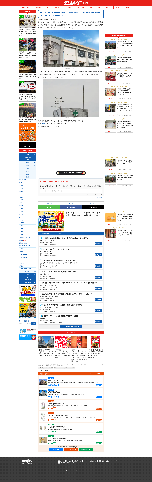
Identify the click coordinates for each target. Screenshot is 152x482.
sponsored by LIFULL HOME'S (92, 374)
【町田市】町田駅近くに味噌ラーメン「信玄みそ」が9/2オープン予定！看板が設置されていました (27, 119)
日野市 (21, 260)
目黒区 (21, 225)
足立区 (21, 194)
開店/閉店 (57, 7)
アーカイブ (127, 7)
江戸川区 (21, 182)
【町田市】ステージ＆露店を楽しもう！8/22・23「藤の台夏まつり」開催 (124, 161)
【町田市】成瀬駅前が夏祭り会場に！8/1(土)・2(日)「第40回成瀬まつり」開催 (124, 59)
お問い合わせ (102, 461)
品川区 (21, 228)
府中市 (21, 251)
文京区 (21, 205)
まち (91, 7)
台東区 (21, 200)
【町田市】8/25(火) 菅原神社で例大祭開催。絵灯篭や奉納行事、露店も (125, 177)
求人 (48, 7)
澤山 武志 (46, 370)
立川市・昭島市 (23, 254)
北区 (20, 203)
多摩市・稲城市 (23, 257)
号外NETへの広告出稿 (89, 461)
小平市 (21, 248)
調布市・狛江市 (23, 243)
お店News (68, 7)
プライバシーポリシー (114, 461)
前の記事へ (49, 203)
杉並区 (21, 217)
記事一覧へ (71, 203)
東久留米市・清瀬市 (24, 246)
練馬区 (21, 211)
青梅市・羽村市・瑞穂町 (25, 268)
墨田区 (21, 191)
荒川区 (21, 197)
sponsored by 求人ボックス (58, 234)
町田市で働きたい (45, 234)
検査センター (68, 368)
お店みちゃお (80, 7)
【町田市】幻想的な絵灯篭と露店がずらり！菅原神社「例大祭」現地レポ (27, 76)
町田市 (85, 3)
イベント (108, 7)
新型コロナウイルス (59, 368)
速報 (117, 7)
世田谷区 (21, 223)
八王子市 (21, 263)
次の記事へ (91, 203)
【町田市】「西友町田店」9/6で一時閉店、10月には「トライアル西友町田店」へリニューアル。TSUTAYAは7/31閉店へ (124, 108)
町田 (73, 368)
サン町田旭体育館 (48, 368)
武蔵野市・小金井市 (24, 237)
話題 (99, 7)
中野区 (21, 214)
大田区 (21, 231)
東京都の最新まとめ (24, 180)
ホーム (62, 461)
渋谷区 (21, 220)
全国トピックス (26, 7)
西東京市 (21, 234)
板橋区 (21, 208)
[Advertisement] (119, 22)
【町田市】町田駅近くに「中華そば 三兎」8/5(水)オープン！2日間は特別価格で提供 (124, 75)
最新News (38, 7)
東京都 (54, 19)
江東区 (21, 185)
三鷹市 (23, 240)
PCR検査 (41, 368)
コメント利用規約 (99, 197)
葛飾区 (21, 188)
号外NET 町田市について (67, 463)
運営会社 (68, 461)
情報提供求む (77, 461)
